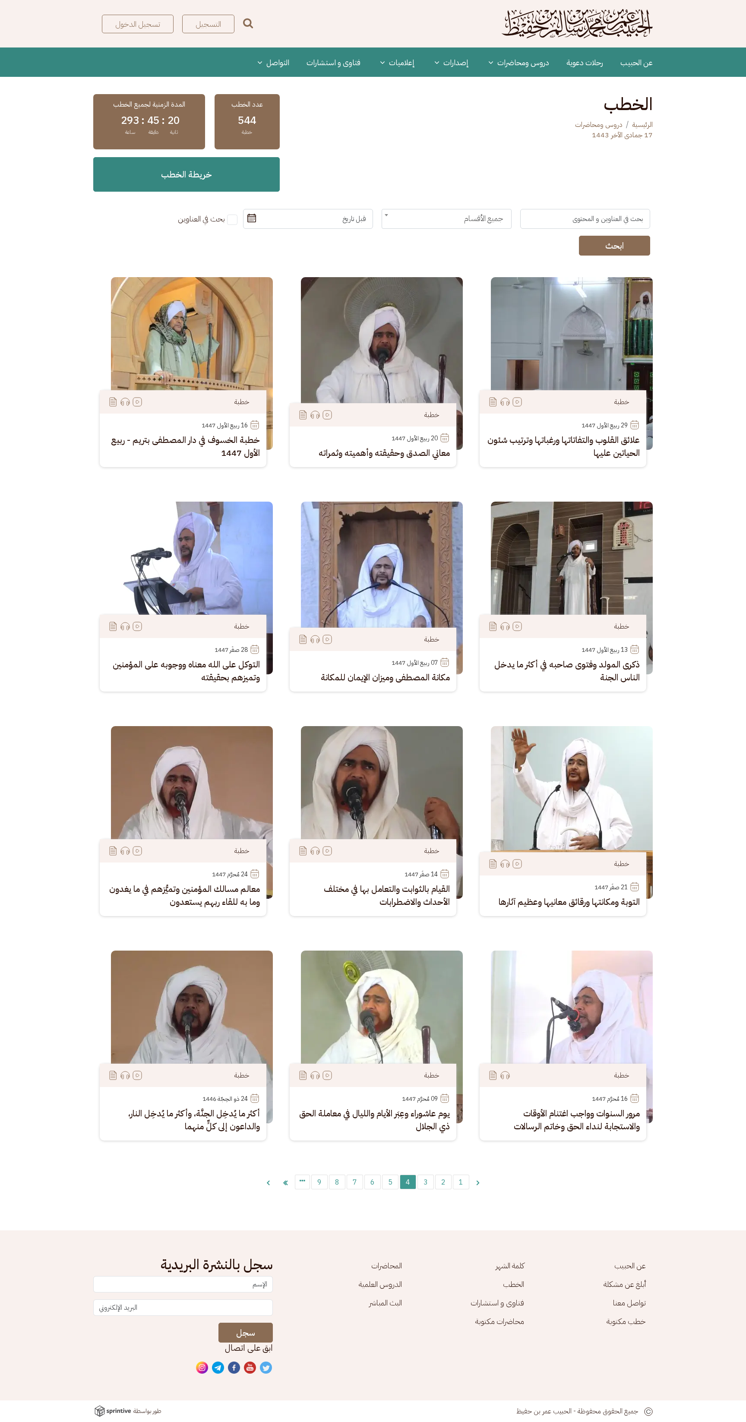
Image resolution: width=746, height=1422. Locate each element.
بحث (248, 23)
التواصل (277, 62)
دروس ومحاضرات (522, 62)
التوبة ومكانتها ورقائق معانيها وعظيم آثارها (569, 901)
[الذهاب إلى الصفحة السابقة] (478, 1182)
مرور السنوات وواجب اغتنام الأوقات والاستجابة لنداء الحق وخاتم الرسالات (577, 1120)
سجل (245, 1332)
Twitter (266, 1368)
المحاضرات (386, 1265)
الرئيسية (642, 125)
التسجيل (208, 24)
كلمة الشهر (510, 1265)
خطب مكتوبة (626, 1321)
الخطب (513, 1284)
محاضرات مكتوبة (499, 1321)
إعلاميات (401, 62)
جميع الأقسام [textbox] (483, 218)
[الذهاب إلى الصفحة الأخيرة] (285, 1182)
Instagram (202, 1368)
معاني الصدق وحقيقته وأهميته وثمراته (384, 452)
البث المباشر (385, 1302)
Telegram (218, 1368)
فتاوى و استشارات (333, 62)
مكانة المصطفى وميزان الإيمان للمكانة (385, 677)
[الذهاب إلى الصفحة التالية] (268, 1182)
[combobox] (447, 219)
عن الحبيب (636, 62)
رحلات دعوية (584, 62)
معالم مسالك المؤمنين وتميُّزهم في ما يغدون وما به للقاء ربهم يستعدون (184, 895)
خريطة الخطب (186, 174)
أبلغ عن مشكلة (625, 1284)
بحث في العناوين (201, 218)
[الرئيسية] (577, 24)
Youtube (250, 1368)
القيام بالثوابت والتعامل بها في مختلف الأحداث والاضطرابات (387, 895)
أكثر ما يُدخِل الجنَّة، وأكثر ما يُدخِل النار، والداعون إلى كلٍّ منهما (194, 1120)
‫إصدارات (455, 62)
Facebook (234, 1368)
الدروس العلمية (380, 1284)
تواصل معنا (629, 1302)
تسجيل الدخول (137, 24)
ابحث (614, 245)
